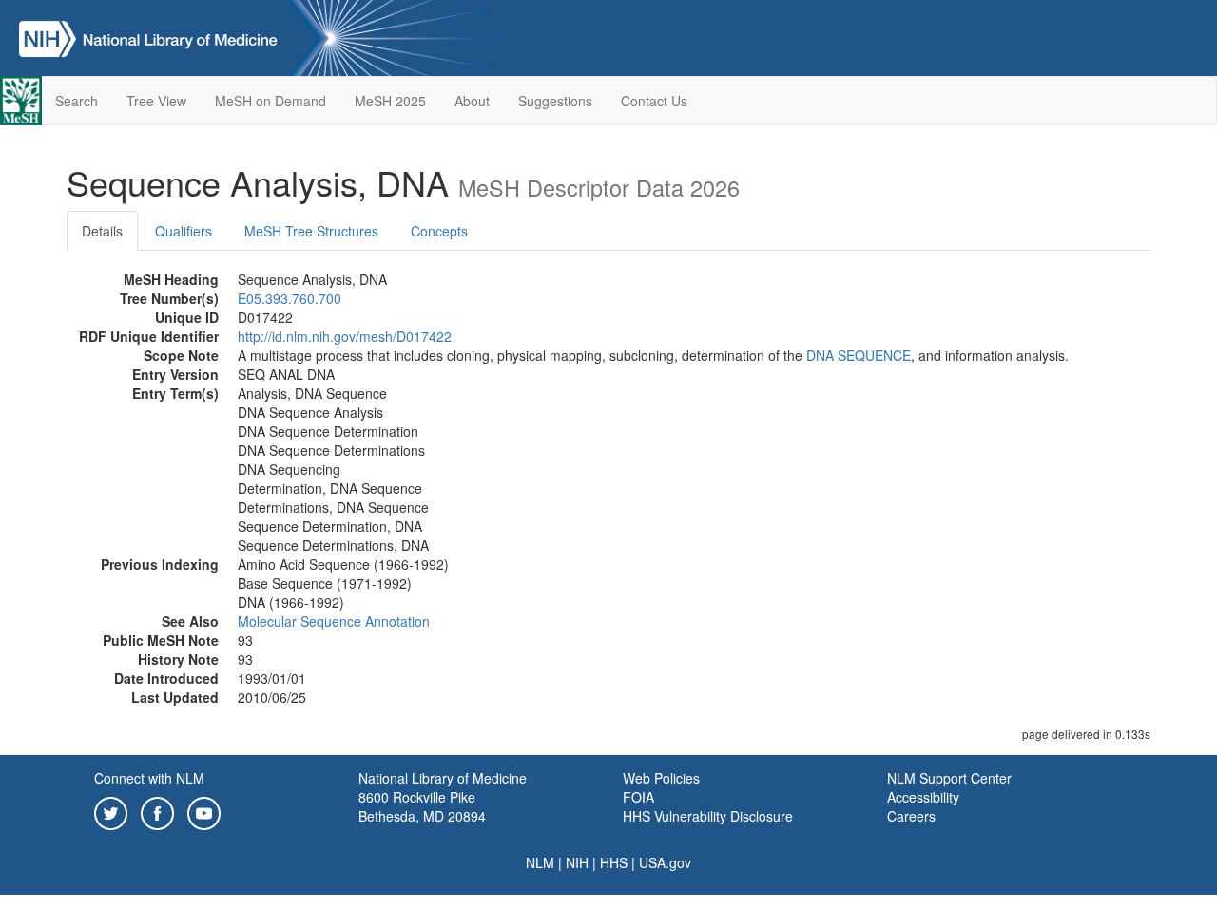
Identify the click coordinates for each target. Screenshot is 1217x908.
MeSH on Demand (270, 100)
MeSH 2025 (390, 100)
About (472, 100)
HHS (614, 862)
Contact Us (654, 100)
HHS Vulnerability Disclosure (708, 815)
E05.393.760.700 (289, 298)
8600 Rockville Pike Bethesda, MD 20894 (422, 806)
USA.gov (665, 862)
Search (76, 100)
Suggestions (555, 100)
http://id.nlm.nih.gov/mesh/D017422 (345, 336)
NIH (577, 862)
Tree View (156, 100)
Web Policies (661, 777)
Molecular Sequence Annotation (334, 621)
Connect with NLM (149, 777)
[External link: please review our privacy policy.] (110, 811)
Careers (911, 815)
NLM (540, 862)
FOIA (638, 796)
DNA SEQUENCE (858, 355)
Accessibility (923, 796)
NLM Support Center (949, 777)
